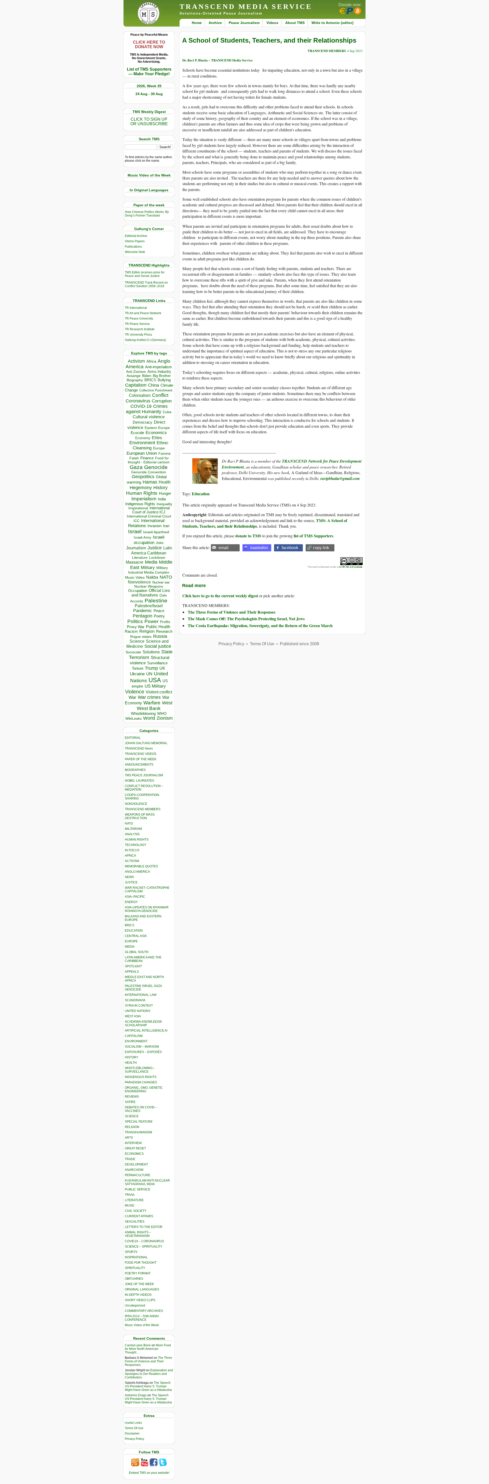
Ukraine (137, 673)
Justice (154, 547)
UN (149, 673)
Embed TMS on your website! (149, 1473)
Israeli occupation (149, 540)
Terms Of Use (134, 1428)
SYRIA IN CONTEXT (139, 1005)
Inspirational (138, 508)
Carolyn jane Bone (138, 1345)
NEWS (129, 877)
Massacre (134, 562)
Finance (147, 458)
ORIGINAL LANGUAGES (142, 1289)
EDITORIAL (133, 738)
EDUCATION (134, 930)
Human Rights (141, 493)
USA (154, 680)
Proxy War (135, 627)
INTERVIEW (133, 1143)
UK (162, 668)
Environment (142, 442)
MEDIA (129, 946)
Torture (137, 668)
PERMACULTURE (137, 1175)
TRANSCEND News (139, 748)
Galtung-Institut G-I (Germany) (145, 340)
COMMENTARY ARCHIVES (144, 1311)
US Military (155, 686)
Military (148, 567)
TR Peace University (139, 318)
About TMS (295, 23)
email (223, 548)
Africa (151, 361)
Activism (136, 361)
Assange (134, 376)
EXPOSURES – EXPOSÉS (143, 1052)
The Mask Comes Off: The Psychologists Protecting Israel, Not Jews (246, 618)
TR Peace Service (137, 324)
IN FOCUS (132, 850)
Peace (159, 610)
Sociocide (133, 652)
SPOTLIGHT (133, 966)
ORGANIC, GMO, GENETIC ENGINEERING (144, 1089)
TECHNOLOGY (135, 845)
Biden (146, 376)
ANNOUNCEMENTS (139, 764)
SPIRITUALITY (135, 1268)
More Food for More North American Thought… (148, 1348)
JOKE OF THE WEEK (139, 1284)
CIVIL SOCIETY (135, 1211)
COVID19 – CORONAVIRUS (144, 1241)
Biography (135, 380)
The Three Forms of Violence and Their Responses (148, 1361)
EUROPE (131, 941)
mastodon (259, 548)
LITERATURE (134, 1200)
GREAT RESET (135, 1148)
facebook (290, 548)
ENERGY (131, 902)
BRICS (150, 380)
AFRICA (130, 855)
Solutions (151, 652)
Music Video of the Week (142, 1325)
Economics (156, 432)
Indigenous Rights (140, 504)
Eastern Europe (157, 428)
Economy (142, 438)
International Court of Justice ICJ (151, 510)
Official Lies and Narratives (150, 592)
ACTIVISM (132, 861)
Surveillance (157, 663)
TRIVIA (129, 1195)
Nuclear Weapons (148, 586)
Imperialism (143, 498)
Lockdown (157, 557)
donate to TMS (248, 536)
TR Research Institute (140, 329)
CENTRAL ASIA (136, 936)
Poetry (159, 616)
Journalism (136, 548)
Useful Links (133, 1423)
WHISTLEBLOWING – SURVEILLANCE (140, 1069)
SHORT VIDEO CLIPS (140, 1300)
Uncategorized (135, 1305)
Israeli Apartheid (156, 532)
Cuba (167, 412)
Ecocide (137, 433)
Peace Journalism (244, 23)
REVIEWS (132, 1096)
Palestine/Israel (149, 606)
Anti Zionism (136, 372)
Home (197, 23)
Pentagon (142, 615)
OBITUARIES (134, 1278)
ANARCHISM (134, 1170)
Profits (165, 622)
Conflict (160, 395)
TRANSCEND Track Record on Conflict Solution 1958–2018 (146, 284)
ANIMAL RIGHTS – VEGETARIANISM (138, 1234)
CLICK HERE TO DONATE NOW (149, 44)
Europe (159, 448)
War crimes (149, 697)
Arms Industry (159, 372)
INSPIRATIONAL (136, 1257)
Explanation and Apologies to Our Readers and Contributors (149, 1373)
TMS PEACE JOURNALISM (144, 775)
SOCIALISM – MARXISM (142, 1046)
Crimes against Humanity (147, 409)
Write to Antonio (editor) (332, 23)
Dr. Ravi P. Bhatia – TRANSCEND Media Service (217, 60)
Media (151, 562)
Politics (135, 621)
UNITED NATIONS (137, 1011)
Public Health (158, 626)
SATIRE (130, 1102)
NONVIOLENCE (136, 804)
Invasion (154, 526)
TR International (136, 308)
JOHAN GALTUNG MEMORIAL (146, 743)
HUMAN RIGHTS (136, 839)
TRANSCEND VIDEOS (140, 754)
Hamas (150, 482)
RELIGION (132, 1127)
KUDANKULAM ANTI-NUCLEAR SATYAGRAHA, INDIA (147, 1182)
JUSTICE (131, 882)
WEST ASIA (133, 1016)
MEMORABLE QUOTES (141, 866)
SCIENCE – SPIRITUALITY (143, 1246)
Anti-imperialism (158, 367)
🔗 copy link (318, 548)
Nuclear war (161, 582)
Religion (147, 631)
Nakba (152, 577)
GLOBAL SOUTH (136, 952)
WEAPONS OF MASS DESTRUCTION (140, 816)
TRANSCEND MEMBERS (142, 809)
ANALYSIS (132, 834)
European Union (142, 453)
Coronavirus (138, 400)
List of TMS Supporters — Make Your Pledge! (149, 71)
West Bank (149, 708)
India (162, 499)
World (149, 718)
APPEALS (132, 971)
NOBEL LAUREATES (139, 780)
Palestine (156, 600)
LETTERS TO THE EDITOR (143, 1227)
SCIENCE (132, 1116)
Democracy (142, 422)
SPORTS (131, 1252)
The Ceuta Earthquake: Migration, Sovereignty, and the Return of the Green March (260, 625)
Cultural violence (149, 416)
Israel (135, 531)
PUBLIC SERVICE (137, 1189)
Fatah (134, 458)
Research (164, 631)
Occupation (137, 590)
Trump (151, 668)
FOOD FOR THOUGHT (140, 1262)
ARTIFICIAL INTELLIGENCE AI (146, 1030)
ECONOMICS (134, 1154)
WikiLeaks (133, 718)
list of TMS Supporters (313, 536)
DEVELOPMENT (136, 1164)
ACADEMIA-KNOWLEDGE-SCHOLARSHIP (144, 1023)
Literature (139, 558)
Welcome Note (135, 252)
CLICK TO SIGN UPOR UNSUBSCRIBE (149, 121)
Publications (133, 246)
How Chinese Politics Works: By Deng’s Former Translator (147, 213)
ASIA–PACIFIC (135, 896)
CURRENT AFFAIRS (139, 1216)
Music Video (135, 577)
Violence (134, 691)
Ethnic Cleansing (151, 445)
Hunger (165, 493)
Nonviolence (139, 582)
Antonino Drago (136, 1395)
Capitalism (135, 385)
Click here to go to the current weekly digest (220, 596)
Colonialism (140, 395)
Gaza (136, 467)
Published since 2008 (299, 644)
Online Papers (135, 241)
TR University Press (138, 334)
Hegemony (141, 487)
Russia (160, 636)
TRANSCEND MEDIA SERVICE (246, 6)
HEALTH (131, 1062)
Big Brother (162, 376)
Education (201, 494)
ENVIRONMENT (136, 1041)
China (153, 385)
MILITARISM (133, 829)
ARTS (129, 1137)
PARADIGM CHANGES (141, 1082)
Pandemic (142, 610)
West (167, 702)
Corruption (162, 401)
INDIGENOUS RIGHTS (140, 1077)
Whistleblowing (143, 713)
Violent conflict (159, 692)
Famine (164, 453)
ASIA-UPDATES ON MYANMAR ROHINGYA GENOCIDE (147, 909)
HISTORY (131, 1057)
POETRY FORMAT (138, 1273)
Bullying (164, 380)
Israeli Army (142, 537)
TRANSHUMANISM (138, 1132)
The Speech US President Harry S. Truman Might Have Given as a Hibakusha (148, 1386)
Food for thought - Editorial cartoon (149, 460)
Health (165, 482)
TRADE (130, 1159)
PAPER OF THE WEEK (140, 759)
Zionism (165, 718)
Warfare (151, 702)
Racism (131, 631)
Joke (160, 543)
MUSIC (130, 1205)
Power (151, 621)
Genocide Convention (148, 472)
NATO (166, 577)
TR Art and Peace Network (143, 313)
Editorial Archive (136, 236)
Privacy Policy (134, 1439)
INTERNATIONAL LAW (140, 995)
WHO (162, 713)
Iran (166, 526)
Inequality (164, 504)
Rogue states (141, 637)
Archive (215, 23)
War (132, 697)
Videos (272, 23)
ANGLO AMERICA (137, 871)
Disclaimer (132, 1433)
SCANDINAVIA (135, 1000)
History (160, 487)
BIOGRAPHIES (135, 770)
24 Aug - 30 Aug (149, 94)
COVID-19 (141, 406)
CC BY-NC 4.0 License (350, 566)
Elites (157, 437)
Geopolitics (143, 476)
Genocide (156, 467)
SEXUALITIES (134, 1221)
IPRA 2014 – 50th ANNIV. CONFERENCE (142, 1318)
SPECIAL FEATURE (139, 1121)
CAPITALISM (134, 1036)
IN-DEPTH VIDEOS (138, 1295)
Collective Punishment (155, 390)
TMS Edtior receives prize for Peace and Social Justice (145, 274)
